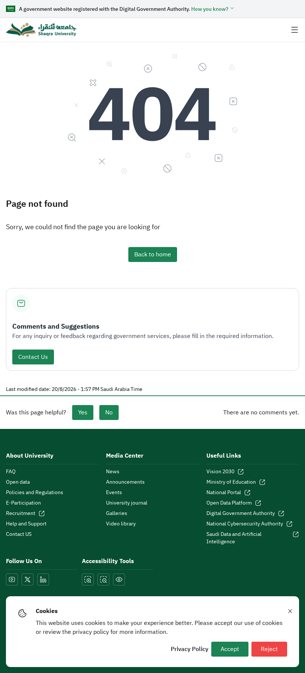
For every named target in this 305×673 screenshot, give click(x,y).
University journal (126, 503)
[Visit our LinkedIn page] (43, 579)
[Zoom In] (88, 579)
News (112, 471)
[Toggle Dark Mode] (119, 579)
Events (114, 492)
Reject (269, 649)
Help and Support (26, 524)
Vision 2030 (220, 471)
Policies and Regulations (34, 492)
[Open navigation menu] (294, 30)
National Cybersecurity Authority (244, 524)
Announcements (125, 482)
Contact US (19, 534)
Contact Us (33, 357)
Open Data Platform (229, 503)
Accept (230, 649)
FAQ (11, 471)
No (109, 412)
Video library (121, 524)
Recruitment (20, 513)
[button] (213, 9)
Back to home (152, 254)
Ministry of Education (231, 482)
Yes (82, 412)
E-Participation (23, 503)
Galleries (116, 513)
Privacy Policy (189, 649)
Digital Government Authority (240, 513)
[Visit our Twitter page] (27, 579)
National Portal (223, 492)
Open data (18, 482)
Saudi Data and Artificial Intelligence (233, 538)
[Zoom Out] (103, 579)
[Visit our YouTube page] (12, 579)
